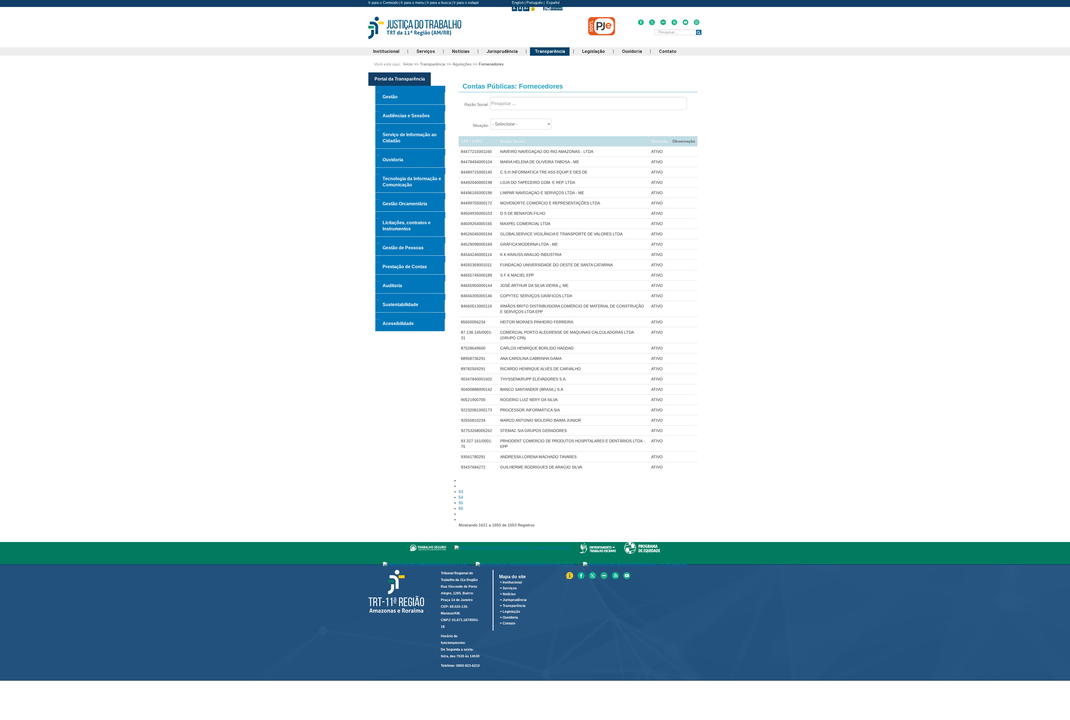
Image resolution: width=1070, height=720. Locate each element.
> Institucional (511, 582)
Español (552, 3)
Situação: (481, 125)
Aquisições (462, 64)
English (518, 3)
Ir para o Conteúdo (383, 3)
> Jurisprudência (513, 600)
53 (461, 491)
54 (461, 497)
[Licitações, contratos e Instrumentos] (410, 215)
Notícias (461, 51)
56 (461, 508)
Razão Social (512, 141)
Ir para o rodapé (466, 3)
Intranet (556, 8)
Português (534, 3)
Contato (668, 51)
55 (461, 503)
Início (408, 64)
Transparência (550, 51)
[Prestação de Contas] (410, 259)
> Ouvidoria (509, 617)
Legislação (593, 51)
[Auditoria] (410, 278)
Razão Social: (477, 104)
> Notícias (508, 594)
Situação (659, 141)
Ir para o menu (412, 3)
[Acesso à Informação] (543, 8)
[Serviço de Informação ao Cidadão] (410, 127)
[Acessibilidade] (410, 316)
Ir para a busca (439, 3)
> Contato (507, 623)
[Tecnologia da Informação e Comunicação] (410, 171)
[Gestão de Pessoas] (410, 240)
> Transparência (513, 606)
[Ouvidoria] (410, 152)
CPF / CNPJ (471, 141)
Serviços (425, 51)
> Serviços (508, 588)
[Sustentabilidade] (410, 297)
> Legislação (510, 612)
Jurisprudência (502, 51)
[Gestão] (410, 89)
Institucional (386, 51)
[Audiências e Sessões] (410, 108)
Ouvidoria (632, 51)
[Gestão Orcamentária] (410, 196)
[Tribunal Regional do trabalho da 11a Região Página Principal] (423, 28)
